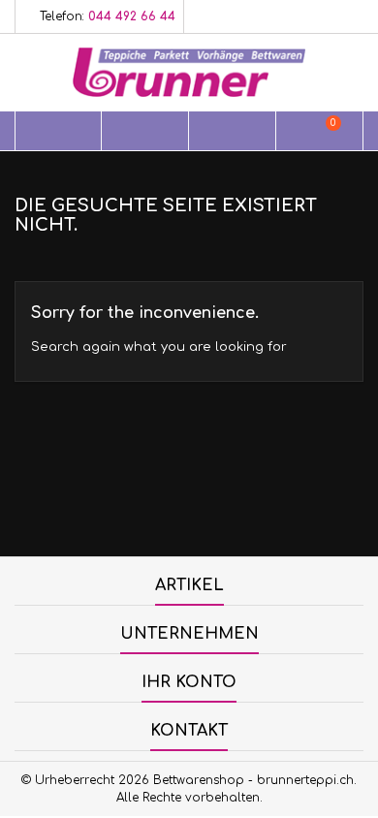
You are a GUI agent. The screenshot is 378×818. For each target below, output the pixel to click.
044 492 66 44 (131, 16)
